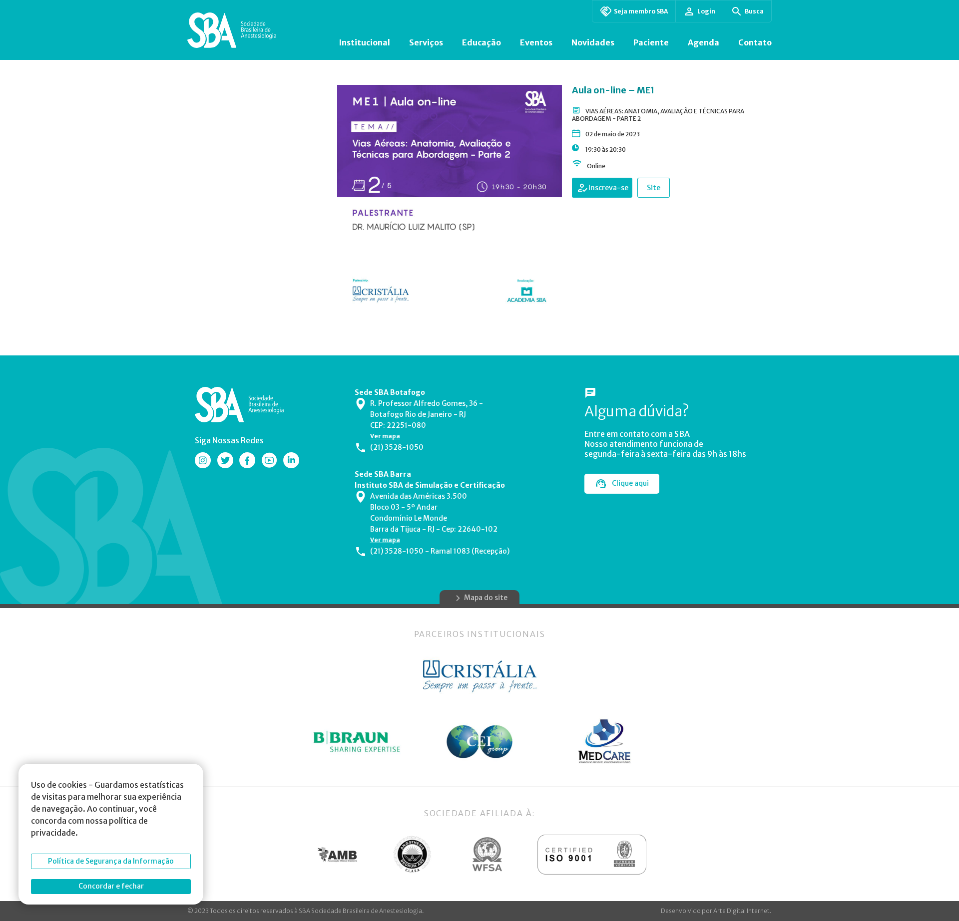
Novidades (592, 42)
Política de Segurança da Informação (111, 861)
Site (653, 187)
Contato (755, 42)
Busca (754, 11)
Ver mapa (385, 436)
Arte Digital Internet (741, 911)
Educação (481, 42)
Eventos (536, 42)
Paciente (651, 42)
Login (706, 11)
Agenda (703, 42)
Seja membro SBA (641, 11)
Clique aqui (630, 483)
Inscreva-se (608, 187)
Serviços (426, 42)
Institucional (364, 42)
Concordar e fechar (111, 886)
